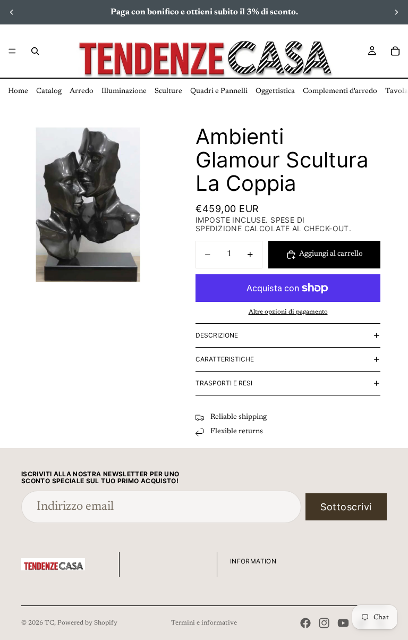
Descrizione (217, 335)
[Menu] (12, 51)
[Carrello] (395, 51)
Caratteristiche (225, 359)
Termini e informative (204, 623)
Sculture (168, 91)
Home (18, 91)
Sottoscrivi (346, 506)
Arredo (82, 91)
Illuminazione (124, 91)
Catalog (49, 91)
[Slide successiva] (396, 12)
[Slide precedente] (11, 12)
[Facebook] (305, 623)
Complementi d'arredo (340, 91)
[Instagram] (324, 623)
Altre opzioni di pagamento (288, 312)
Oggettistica (275, 91)
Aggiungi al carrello (331, 254)
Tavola (396, 91)
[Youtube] (343, 623)
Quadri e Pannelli (219, 91)
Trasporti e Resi (224, 383)
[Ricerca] (35, 51)
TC (49, 623)
